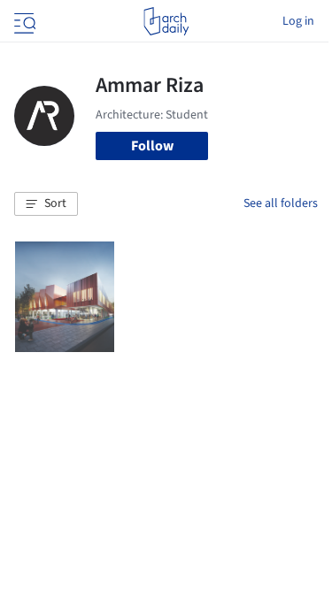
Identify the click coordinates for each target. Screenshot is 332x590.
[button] (46, 204)
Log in (298, 21)
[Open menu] (23, 21)
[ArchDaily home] (166, 21)
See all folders (280, 203)
